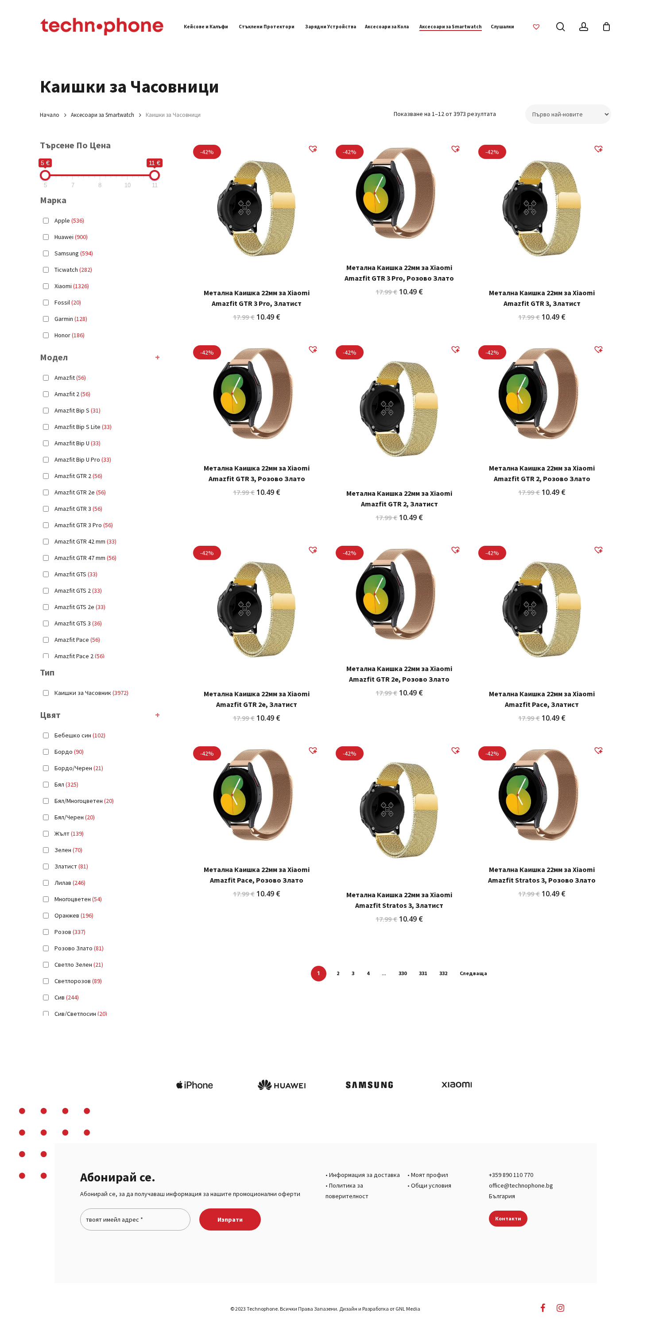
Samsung (73, 253)
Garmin (70, 319)
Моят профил (429, 1175)
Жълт (69, 833)
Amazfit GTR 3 (78, 509)
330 (403, 973)
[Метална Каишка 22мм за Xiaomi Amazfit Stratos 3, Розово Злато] (542, 797)
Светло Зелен (78, 964)
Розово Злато (79, 948)
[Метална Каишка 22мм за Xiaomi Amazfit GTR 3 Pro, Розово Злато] (399, 195)
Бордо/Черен (78, 768)
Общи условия (431, 1185)
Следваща (473, 973)
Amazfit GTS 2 (78, 590)
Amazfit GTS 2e (79, 607)
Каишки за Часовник (91, 693)
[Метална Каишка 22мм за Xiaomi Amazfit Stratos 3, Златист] (399, 810)
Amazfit (70, 378)
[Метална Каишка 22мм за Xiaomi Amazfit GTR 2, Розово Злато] (542, 396)
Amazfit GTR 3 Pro (83, 525)
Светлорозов (78, 981)
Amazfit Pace (77, 640)
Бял (66, 784)
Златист (71, 866)
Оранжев (73, 915)
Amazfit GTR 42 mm (85, 541)
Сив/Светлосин (80, 1014)
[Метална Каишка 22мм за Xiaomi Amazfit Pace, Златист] (542, 609)
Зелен (68, 850)
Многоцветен (78, 899)
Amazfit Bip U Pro (82, 459)
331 (423, 973)
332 (443, 973)
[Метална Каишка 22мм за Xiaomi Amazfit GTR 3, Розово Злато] (257, 396)
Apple (69, 220)
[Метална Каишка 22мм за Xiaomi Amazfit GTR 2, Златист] (399, 409)
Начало (49, 115)
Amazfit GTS (75, 574)
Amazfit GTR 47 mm (85, 558)
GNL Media (407, 1308)
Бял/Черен (74, 817)
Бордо (69, 752)
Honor (69, 335)
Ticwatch (73, 270)
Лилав (69, 883)
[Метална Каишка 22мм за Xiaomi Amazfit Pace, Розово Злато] (257, 797)
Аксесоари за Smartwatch (102, 115)
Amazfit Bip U (77, 443)
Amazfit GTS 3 (78, 623)
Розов (69, 932)
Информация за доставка (364, 1175)
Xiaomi (71, 286)
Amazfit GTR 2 (78, 476)
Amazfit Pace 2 (79, 656)
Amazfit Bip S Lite (83, 427)
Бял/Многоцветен (84, 801)
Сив (66, 997)
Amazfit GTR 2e (80, 492)
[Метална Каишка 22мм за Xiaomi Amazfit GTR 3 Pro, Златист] (257, 208)
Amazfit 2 (72, 394)
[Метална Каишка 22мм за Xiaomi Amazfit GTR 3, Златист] (542, 208)
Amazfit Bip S (77, 410)
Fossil (67, 302)
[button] (316, 150)
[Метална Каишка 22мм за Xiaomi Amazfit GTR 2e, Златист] (257, 609)
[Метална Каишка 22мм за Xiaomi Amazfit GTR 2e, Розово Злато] (399, 596)
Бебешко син (79, 735)
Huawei (71, 237)
